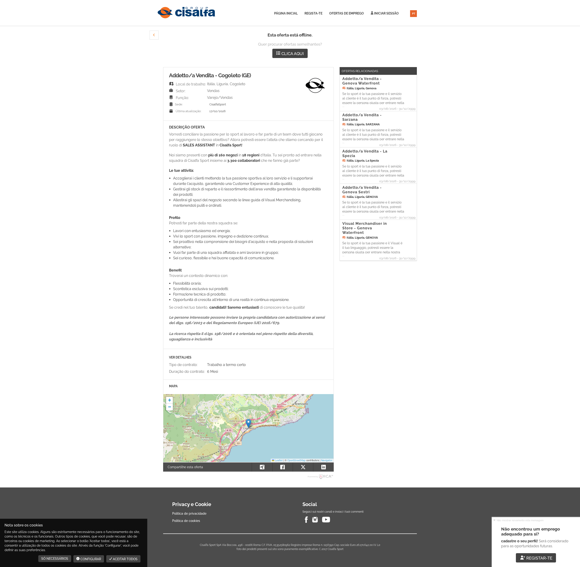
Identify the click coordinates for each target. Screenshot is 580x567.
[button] (154, 35)
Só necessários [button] (54, 558)
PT (413, 13)
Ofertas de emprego (346, 13)
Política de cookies (186, 521)
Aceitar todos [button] (125, 559)
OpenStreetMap (296, 460)
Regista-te (313, 13)
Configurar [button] (90, 559)
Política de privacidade (189, 513)
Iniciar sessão (386, 13)
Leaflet (278, 460)
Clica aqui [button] (292, 53)
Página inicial (286, 13)
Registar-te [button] (538, 558)
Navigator (326, 460)
